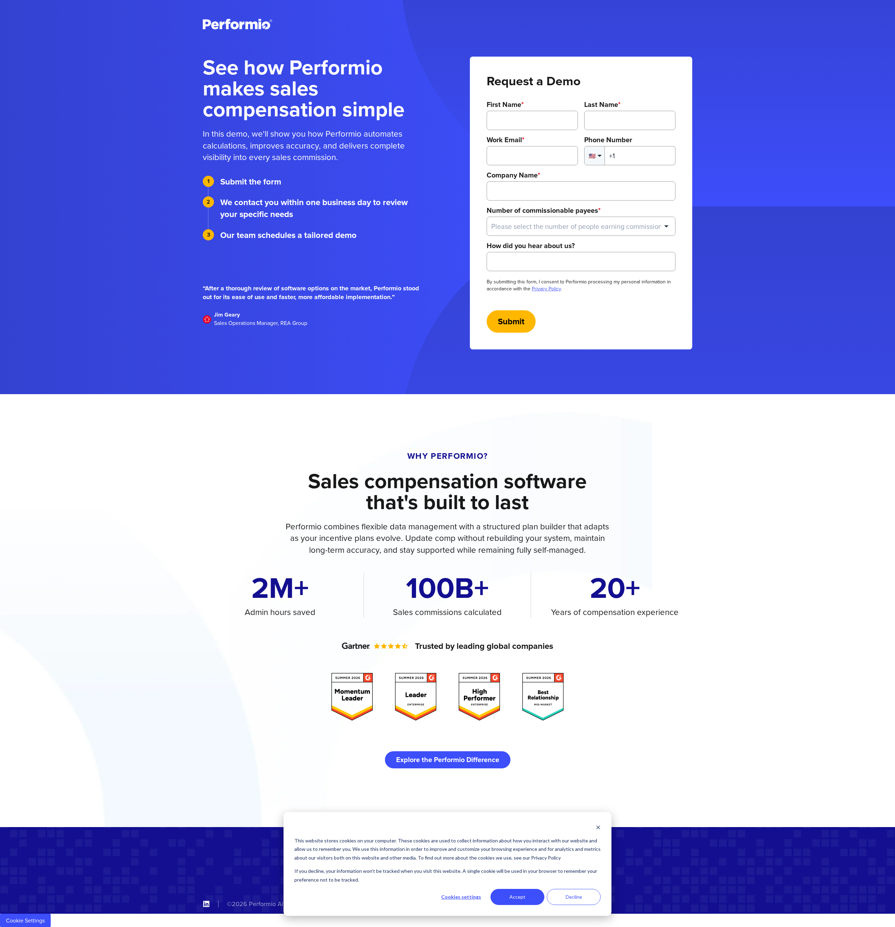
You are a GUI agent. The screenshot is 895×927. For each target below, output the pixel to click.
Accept (517, 897)
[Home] (237, 24)
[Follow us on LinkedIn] (206, 903)
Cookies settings (461, 897)
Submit (511, 321)
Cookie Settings (25, 920)
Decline (574, 897)
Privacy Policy (546, 288)
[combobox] (581, 226)
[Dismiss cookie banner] (598, 827)
